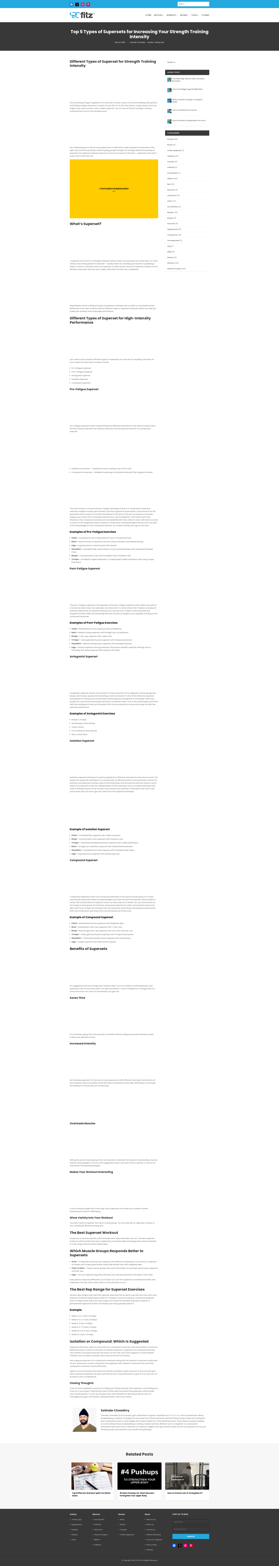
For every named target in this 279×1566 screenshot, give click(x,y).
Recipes (170, 212)
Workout (170, 263)
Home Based (172, 173)
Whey (169, 252)
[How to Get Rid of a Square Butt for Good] (169, 121)
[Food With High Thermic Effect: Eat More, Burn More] (169, 80)
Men (169, 184)
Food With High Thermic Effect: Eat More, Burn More (188, 80)
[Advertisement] (114, 84)
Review (170, 218)
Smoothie (171, 224)
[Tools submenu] (198, 15)
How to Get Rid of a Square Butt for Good (188, 120)
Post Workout (172, 207)
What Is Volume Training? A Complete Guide (187, 101)
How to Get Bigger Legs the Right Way (187, 89)
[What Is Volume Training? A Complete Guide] (169, 101)
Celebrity (171, 156)
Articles (150, 42)
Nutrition (170, 190)
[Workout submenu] (177, 15)
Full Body (170, 167)
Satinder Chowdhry (137, 42)
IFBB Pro (170, 179)
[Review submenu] (188, 15)
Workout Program (174, 269)
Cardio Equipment (174, 150)
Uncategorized (173, 240)
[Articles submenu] (163, 15)
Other (169, 201)
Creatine (170, 162)
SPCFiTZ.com (174, 1415)
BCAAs (170, 145)
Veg (168, 246)
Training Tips (159, 42)
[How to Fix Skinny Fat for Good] (169, 111)
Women (170, 257)
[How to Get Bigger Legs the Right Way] (169, 90)
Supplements (172, 229)
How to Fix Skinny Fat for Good (184, 110)
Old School (171, 196)
